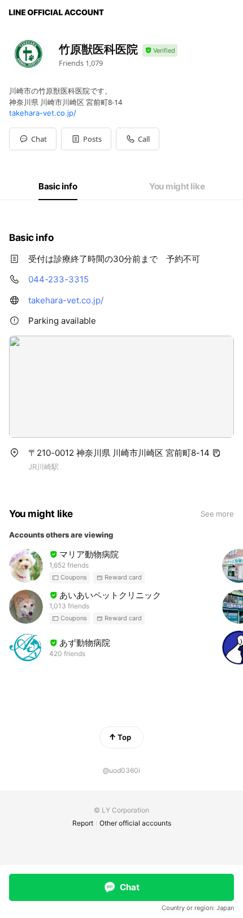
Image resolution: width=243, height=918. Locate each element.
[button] (86, 139)
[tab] (57, 186)
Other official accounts (135, 823)
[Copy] (216, 453)
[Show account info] (159, 50)
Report (82, 823)
